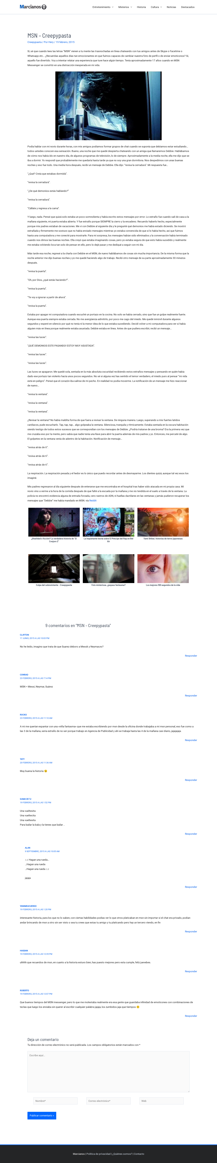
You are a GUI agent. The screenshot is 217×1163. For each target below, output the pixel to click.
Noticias (171, 7)
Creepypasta (34, 42)
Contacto (139, 1153)
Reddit (93, 500)
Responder (191, 655)
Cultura (155, 7)
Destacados (188, 7)
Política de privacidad (99, 1153)
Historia (141, 7)
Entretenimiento (101, 7)
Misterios (123, 7)
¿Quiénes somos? (122, 1153)
